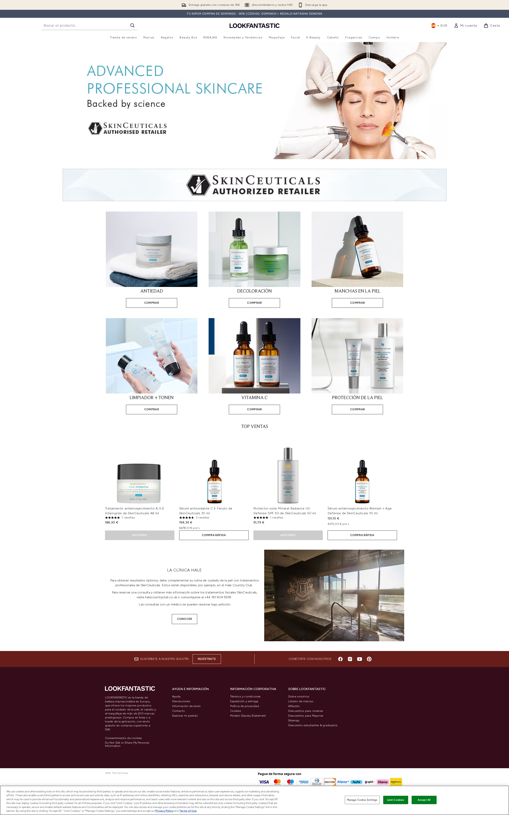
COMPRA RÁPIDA (214, 535)
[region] (254, 800)
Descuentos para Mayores (305, 715)
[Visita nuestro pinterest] (369, 659)
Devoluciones (181, 701)
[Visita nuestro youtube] (359, 659)
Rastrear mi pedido (185, 715)
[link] (465, 26)
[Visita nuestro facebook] (340, 659)
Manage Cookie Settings (362, 799)
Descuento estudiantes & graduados (313, 725)
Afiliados (294, 706)
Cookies (235, 711)
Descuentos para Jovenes (305, 711)
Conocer (184, 619)
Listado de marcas (300, 701)
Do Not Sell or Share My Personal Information (127, 744)
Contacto (178, 711)
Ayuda (176, 696)
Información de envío (186, 706)
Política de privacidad (244, 706)
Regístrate (207, 659)
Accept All (424, 799)
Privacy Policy (164, 810)
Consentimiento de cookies (123, 738)
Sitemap (293, 720)
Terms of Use (188, 810)
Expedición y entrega (244, 701)
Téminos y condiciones (245, 696)
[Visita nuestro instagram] (350, 659)
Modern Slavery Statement (248, 715)
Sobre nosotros (298, 696)
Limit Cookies (395, 799)
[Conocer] (334, 595)
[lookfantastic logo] (255, 25)
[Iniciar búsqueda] (132, 25)
